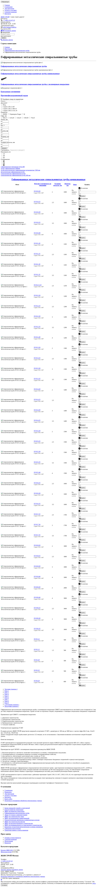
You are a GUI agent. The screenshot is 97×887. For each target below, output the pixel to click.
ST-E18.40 (37, 576)
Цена (75, 184)
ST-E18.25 (37, 556)
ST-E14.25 (37, 399)
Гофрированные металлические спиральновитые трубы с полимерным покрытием (35, 84)
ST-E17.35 (37, 535)
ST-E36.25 (37, 608)
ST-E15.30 (37, 451)
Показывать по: (6, 152)
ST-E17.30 (37, 524)
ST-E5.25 (37, 670)
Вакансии (8, 843)
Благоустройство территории (14, 810)
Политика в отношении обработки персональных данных (23, 800)
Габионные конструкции (13, 828)
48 (4, 156)
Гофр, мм (4, 116)
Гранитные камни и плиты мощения (16, 830)
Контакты (8, 13)
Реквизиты (8, 792)
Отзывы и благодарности (13, 838)
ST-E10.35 (37, 222)
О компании (9, 7)
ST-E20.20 (37, 587)
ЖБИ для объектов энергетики (14, 811)
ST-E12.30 (37, 316)
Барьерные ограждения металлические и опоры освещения (24, 827)
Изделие (42, 184)
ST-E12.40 (37, 337)
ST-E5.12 (37, 639)
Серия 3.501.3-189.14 (10, 108)
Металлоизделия (6, 852)
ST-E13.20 (37, 347)
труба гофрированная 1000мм (10, 168)
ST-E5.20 (37, 660)
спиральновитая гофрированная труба (13, 173)
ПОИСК (4, 38)
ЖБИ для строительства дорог (14, 816)
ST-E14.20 (37, 389)
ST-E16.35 (37, 503)
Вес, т (3, 125)
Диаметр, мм (5, 136)
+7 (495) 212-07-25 (9, 20)
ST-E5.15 (37, 649)
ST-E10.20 (37, 191)
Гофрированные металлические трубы (17, 813)
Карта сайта (8, 799)
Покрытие (4, 112)
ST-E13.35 (37, 378)
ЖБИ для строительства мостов (15, 822)
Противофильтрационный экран (14, 96)
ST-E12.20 (37, 295)
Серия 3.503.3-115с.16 (10, 110)
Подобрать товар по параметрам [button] (12, 99)
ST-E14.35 (37, 420)
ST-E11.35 (37, 274)
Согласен (4, 885)
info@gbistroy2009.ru (9, 27)
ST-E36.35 (37, 628)
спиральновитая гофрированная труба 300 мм (15, 175)
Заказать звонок (7, 40)
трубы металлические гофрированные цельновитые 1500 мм (20, 170)
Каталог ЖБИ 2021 (7, 850)
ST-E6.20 (37, 681)
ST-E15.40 (37, 472)
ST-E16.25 (37, 483)
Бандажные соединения (10, 92)
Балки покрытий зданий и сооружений (17, 808)
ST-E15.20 (37, 431)
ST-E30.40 (37, 597)
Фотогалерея (9, 841)
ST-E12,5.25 (37, 285)
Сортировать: (5, 150)
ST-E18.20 (37, 545)
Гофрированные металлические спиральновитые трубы (24, 66)
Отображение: (5, 159)
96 (4, 157)
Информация (5, 1)
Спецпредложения (11, 12)
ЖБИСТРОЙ (5, 17)
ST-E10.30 (37, 212)
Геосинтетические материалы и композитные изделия (22, 820)
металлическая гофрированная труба (13, 172)
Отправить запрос (10, 30)
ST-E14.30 (37, 410)
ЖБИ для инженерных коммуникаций (17, 818)
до (1, 123)
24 (4, 154)
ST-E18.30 (37, 566)
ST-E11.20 (37, 243)
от (1, 121)
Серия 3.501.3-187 (9, 107)
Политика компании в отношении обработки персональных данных (23, 876)
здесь (94, 883)
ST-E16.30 (37, 493)
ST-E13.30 (37, 368)
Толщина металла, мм (8, 142)
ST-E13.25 (37, 358)
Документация (9, 8)
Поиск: (3, 101)
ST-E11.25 (37, 253)
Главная (7, 5)
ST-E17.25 (37, 514)
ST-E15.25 (37, 441)
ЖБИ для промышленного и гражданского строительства (23, 825)
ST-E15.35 (37, 462)
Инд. (4, 105)
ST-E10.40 (37, 233)
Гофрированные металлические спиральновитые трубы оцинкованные (30, 74)
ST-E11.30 (37, 264)
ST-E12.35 (37, 326)
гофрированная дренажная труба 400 (13, 167)
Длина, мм (4, 119)
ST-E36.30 (37, 618)
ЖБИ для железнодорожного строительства (19, 823)
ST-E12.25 (37, 306)
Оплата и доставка (11, 10)
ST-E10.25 (37, 201)
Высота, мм (4, 131)
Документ (4, 103)
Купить (83, 196)
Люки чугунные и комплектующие (16, 815)
